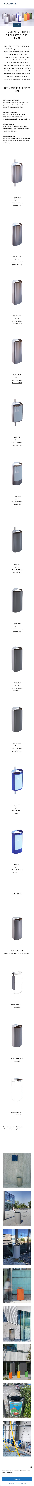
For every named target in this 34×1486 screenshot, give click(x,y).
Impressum (23, 1483)
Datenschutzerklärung (14, 1483)
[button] (31, 1467)
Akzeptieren (17, 1479)
